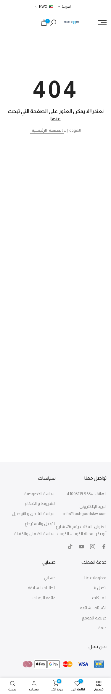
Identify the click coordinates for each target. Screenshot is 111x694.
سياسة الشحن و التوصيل (34, 513)
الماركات (99, 597)
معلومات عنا (95, 577)
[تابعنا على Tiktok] (70, 546)
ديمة (102, 627)
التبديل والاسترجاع (40, 523)
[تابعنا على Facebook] (104, 546)
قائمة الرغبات (44, 597)
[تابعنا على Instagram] (92, 546)
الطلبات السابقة (42, 587)
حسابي (50, 577)
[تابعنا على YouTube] (81, 546)
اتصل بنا (100, 587)
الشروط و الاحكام (40, 503)
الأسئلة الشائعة (93, 608)
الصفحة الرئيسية (47, 130)
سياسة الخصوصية (40, 493)
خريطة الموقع (94, 618)
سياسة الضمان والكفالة (35, 533)
